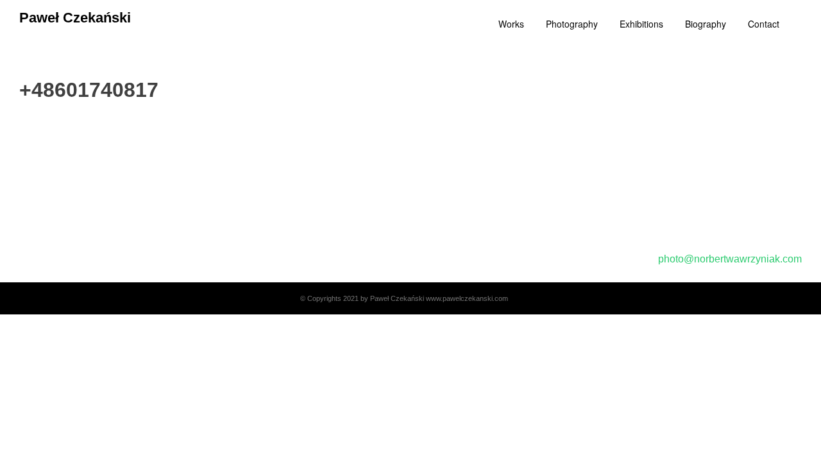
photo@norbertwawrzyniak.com (730, 258)
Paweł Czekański (75, 18)
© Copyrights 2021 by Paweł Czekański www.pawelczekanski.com (404, 298)
